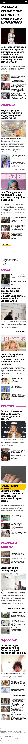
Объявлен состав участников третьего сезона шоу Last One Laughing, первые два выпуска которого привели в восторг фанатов (10, 262)
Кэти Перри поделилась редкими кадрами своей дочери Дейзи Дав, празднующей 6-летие (18, 227)
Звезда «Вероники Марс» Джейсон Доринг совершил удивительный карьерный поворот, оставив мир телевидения (18, 95)
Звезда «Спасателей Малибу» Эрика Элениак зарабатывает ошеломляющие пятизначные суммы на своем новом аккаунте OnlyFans (13, 79)
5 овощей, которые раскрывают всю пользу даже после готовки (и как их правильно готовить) (18, 683)
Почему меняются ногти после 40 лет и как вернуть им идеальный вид (18, 532)
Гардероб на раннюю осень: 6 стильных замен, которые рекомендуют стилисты (18, 396)
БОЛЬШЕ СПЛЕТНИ (20, 170)
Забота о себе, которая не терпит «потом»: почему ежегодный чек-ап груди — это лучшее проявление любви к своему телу (18, 717)
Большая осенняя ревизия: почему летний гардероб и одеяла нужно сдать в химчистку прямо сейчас (18, 622)
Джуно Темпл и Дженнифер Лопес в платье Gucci (16, 388)
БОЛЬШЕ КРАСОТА (20, 463)
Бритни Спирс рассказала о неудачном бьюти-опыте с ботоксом (18, 457)
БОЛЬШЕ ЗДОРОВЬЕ (19, 695)
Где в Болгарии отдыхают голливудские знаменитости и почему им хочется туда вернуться (18, 614)
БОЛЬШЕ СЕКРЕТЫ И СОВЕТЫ (17, 608)
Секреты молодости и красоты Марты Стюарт (17, 516)
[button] (23, 2)
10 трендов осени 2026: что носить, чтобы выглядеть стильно (18, 276)
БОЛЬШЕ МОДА (21, 331)
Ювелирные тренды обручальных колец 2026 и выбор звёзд (18, 380)
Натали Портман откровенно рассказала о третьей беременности (18, 689)
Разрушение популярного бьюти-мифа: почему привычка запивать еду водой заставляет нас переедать (18, 709)
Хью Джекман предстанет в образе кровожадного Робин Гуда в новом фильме (18, 219)
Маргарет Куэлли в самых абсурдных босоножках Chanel (18, 283)
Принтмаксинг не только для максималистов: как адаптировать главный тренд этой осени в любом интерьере (18, 561)
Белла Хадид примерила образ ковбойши (18, 156)
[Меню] (26, 2)
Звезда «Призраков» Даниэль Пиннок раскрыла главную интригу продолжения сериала (17, 235)
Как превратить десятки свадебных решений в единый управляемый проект (18, 554)
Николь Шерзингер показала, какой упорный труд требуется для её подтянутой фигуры (18, 450)
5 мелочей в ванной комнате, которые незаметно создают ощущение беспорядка (17, 630)
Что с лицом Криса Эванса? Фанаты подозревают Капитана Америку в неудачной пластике (17, 525)
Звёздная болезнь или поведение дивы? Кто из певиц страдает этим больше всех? (18, 164)
